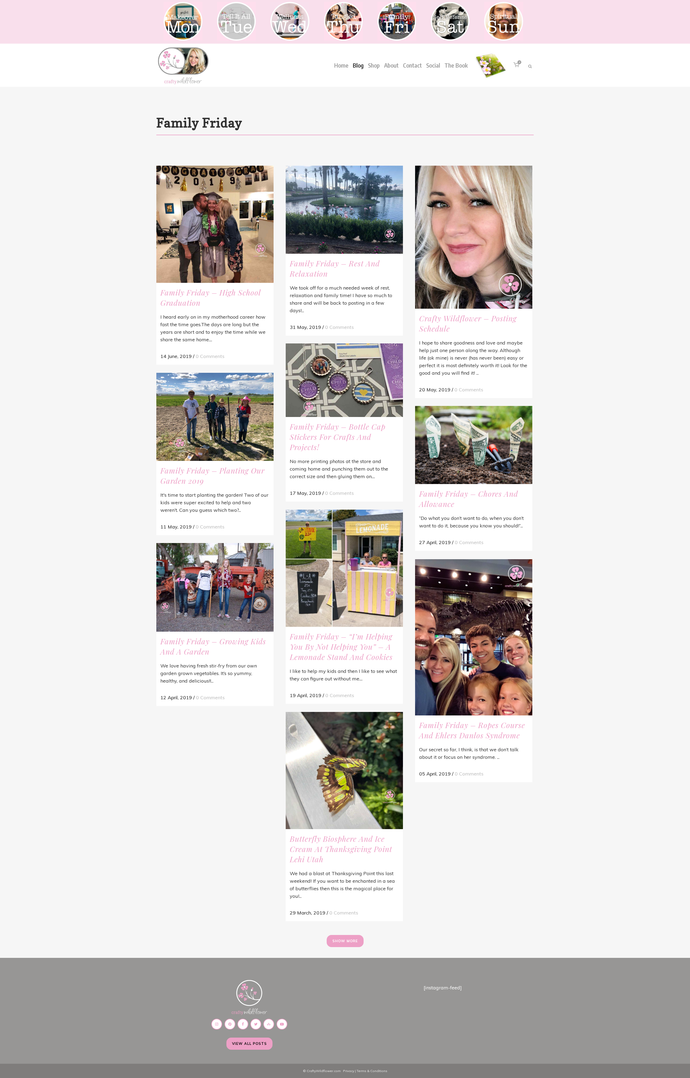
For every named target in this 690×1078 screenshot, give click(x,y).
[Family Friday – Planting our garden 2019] (215, 417)
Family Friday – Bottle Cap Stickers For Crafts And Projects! (337, 437)
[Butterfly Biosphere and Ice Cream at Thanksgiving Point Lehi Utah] (344, 770)
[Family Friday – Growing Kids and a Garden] (215, 587)
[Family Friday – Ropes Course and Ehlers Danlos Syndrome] (473, 637)
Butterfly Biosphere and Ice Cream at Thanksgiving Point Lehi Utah (341, 849)
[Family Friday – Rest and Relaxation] (344, 210)
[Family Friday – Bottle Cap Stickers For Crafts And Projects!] (344, 380)
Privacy (348, 1071)
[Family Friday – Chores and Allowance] (473, 445)
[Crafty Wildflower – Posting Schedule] (473, 237)
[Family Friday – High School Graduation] (215, 224)
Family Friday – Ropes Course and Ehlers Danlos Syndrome (472, 730)
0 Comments (210, 356)
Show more (345, 941)
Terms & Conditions (372, 1071)
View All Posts (249, 1043)
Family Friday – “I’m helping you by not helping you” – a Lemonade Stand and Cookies (341, 646)
